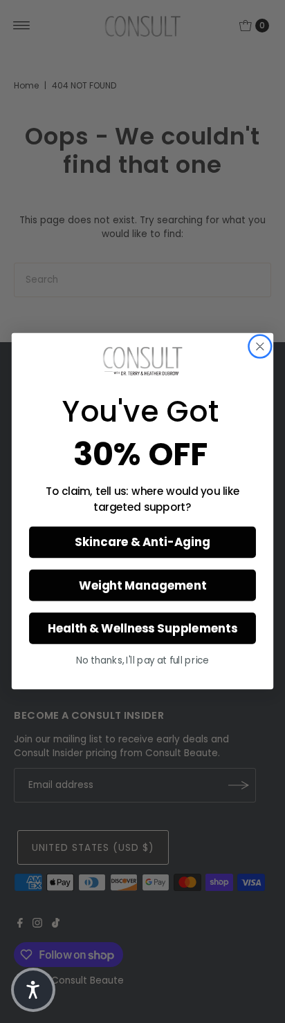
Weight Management (142, 586)
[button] (33, 990)
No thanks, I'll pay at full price (142, 661)
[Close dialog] (259, 346)
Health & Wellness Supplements (142, 629)
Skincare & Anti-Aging (142, 542)
